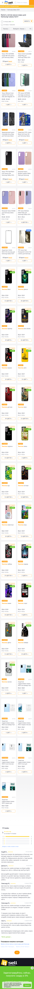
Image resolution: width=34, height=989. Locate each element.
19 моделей (4, 561)
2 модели (20, 443)
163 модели (4, 247)
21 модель (20, 208)
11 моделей (4, 639)
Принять (27, 985)
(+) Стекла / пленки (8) (9, 24)
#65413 (30, 169)
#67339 (13, 169)
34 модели (4, 404)
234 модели (21, 247)
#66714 (13, 797)
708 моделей (21, 679)
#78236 (13, 90)
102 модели (4, 129)
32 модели (4, 365)
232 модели (4, 169)
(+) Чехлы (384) (9, 21)
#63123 (30, 208)
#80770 (30, 51)
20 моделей (21, 286)
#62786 (13, 129)
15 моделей (4, 286)
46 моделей (21, 326)
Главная (3, 9)
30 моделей (4, 208)
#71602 (30, 90)
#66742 (30, 718)
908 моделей (5, 757)
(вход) (10, 61)
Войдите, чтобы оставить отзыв (10, 846)
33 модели (20, 639)
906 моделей (5, 796)
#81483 (13, 51)
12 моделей (4, 483)
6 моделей (20, 169)
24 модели (4, 326)
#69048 (30, 129)
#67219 (30, 679)
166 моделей (21, 90)
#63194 (13, 208)
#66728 (30, 757)
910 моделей (21, 757)
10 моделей (4, 600)
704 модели (4, 718)
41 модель (4, 90)
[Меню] (2, 2)
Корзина (31, 0)
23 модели (20, 129)
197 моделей (21, 51)
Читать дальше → (6, 937)
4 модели (20, 600)
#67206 (13, 718)
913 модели (21, 718)
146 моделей (5, 51)
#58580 (13, 247)
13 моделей (4, 443)
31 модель (20, 365)
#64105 (30, 247)
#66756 (13, 757)
